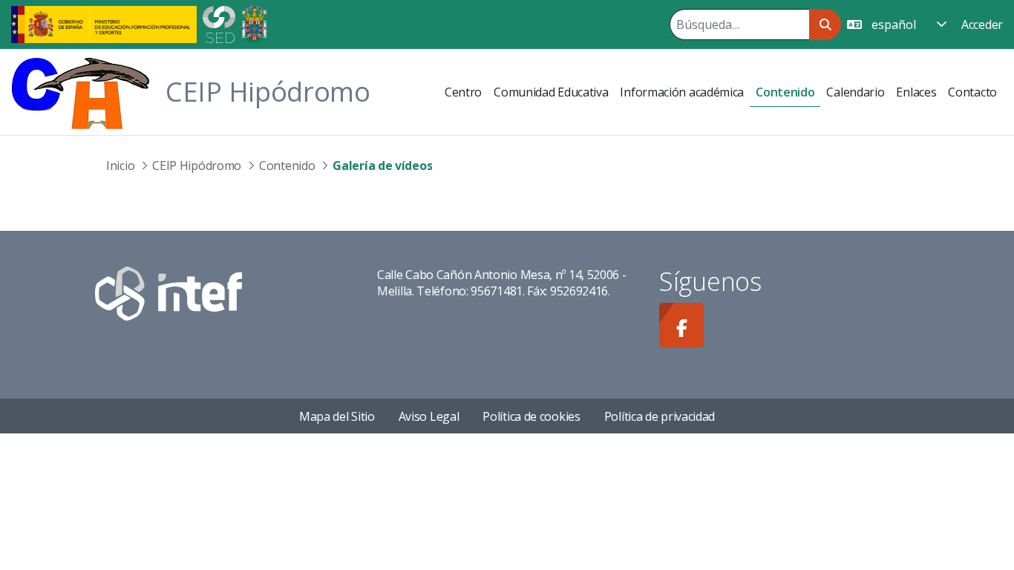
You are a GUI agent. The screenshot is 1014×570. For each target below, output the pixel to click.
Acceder (982, 24)
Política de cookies (531, 416)
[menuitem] (463, 92)
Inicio (120, 165)
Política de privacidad (659, 416)
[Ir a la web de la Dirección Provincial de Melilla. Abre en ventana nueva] (254, 23)
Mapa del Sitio (337, 416)
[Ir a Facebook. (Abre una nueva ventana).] (681, 325)
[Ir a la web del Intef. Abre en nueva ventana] (168, 292)
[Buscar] (825, 24)
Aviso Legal (429, 416)
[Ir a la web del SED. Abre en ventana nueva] (219, 23)
